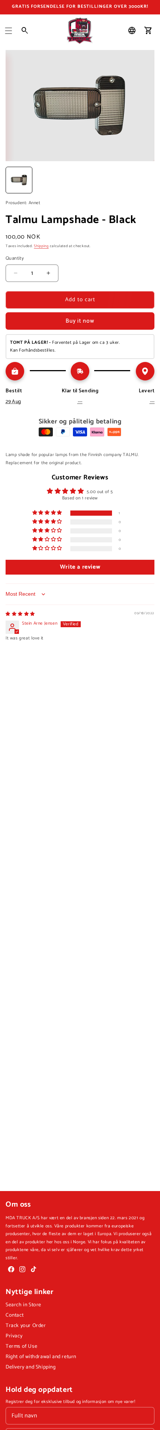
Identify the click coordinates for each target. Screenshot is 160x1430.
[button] (8, 31)
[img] (20, 614)
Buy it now (80, 321)
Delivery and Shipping (31, 1367)
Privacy (14, 1336)
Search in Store (23, 1305)
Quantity (15, 258)
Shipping (41, 246)
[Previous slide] (14, 180)
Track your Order (26, 1325)
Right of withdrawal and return (41, 1357)
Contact (14, 1315)
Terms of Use (21, 1346)
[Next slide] (146, 180)
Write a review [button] (80, 567)
